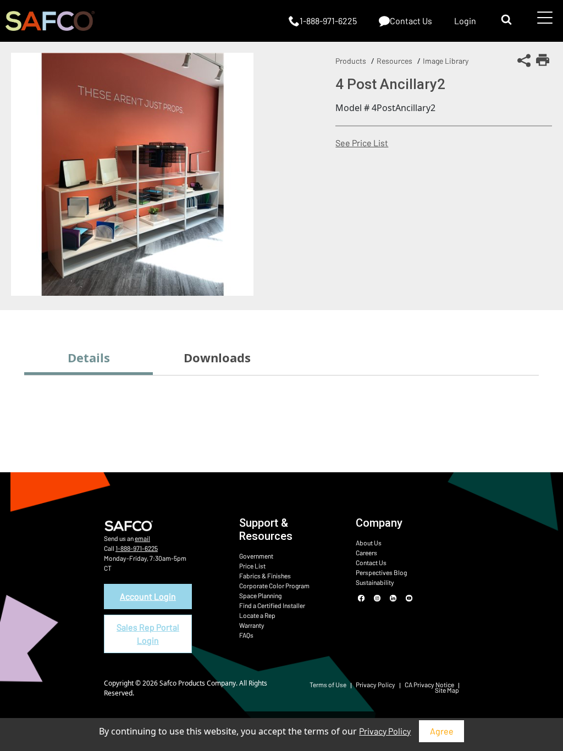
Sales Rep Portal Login (148, 633)
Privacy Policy (385, 731)
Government (256, 556)
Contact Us (371, 562)
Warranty (251, 625)
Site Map (447, 690)
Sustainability (375, 582)
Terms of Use (328, 684)
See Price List (361, 142)
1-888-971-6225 (136, 548)
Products (350, 60)
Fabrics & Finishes (265, 575)
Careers (366, 552)
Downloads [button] (217, 357)
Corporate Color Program (274, 585)
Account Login (148, 596)
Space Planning (260, 595)
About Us (369, 542)
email (142, 538)
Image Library (445, 60)
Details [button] (89, 357)
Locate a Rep (257, 615)
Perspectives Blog (381, 572)
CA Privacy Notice (429, 684)
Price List (252, 566)
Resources (394, 60)
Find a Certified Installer (272, 605)
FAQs (246, 635)
